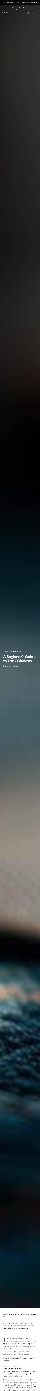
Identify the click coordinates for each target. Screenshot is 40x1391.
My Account (6, 12)
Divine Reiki (20, 7)
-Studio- (20, 9)
